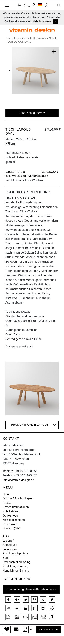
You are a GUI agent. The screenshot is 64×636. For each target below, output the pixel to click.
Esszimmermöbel (24, 38)
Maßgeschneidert (14, 519)
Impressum (10, 549)
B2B (5, 557)
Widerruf (8, 540)
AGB (6, 536)
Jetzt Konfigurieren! (32, 113)
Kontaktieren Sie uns (16, 570)
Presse (7, 502)
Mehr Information (42, 21)
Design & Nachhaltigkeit (18, 498)
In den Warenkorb (48, 629)
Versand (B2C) (12, 528)
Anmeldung (10, 544)
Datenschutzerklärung (16, 562)
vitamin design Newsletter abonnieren (31, 589)
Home (8, 38)
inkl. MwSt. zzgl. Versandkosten (26, 175)
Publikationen (11, 511)
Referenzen (10, 524)
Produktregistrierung (15, 566)
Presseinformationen (16, 507)
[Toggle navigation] (7, 5)
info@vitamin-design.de (18, 480)
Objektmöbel (11, 515)
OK (55, 22)
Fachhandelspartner (15, 553)
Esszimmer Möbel (46, 38)
